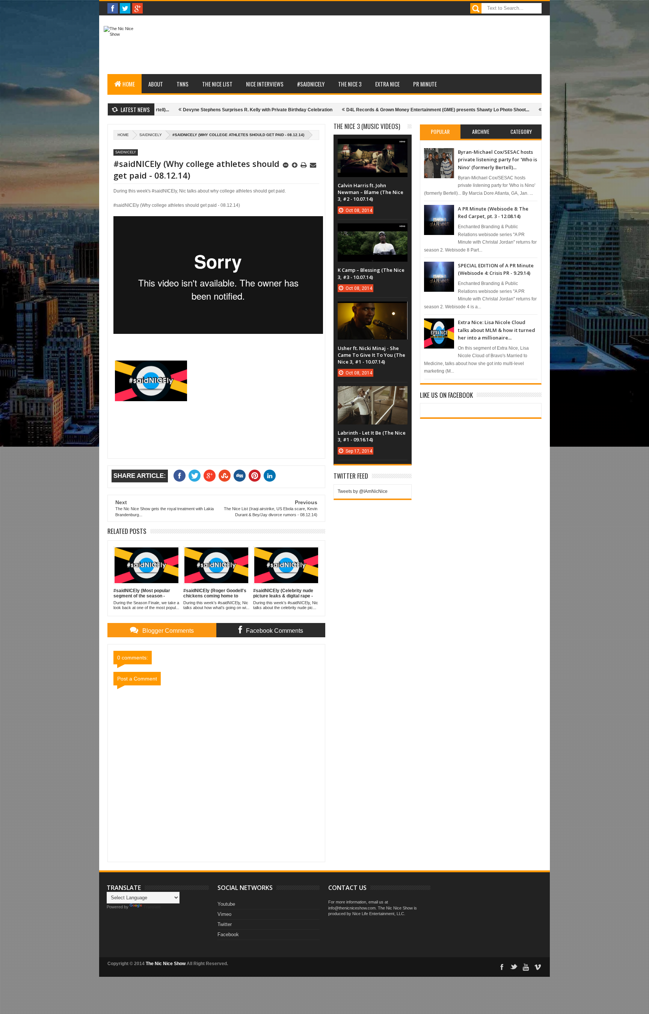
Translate (152, 907)
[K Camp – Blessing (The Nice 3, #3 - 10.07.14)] (372, 230)
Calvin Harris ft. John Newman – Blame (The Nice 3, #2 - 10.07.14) (370, 192)
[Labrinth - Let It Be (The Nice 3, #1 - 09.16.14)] (372, 393)
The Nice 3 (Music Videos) (367, 126)
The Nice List (217, 84)
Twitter (224, 924)
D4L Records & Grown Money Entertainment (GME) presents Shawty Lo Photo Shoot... (405, 109)
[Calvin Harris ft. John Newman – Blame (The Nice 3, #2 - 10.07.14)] (372, 146)
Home (128, 84)
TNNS (183, 84)
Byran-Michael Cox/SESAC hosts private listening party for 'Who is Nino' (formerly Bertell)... (497, 160)
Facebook (228, 934)
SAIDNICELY (150, 135)
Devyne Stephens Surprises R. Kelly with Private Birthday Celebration (225, 109)
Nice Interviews (265, 84)
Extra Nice (387, 84)
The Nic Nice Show (166, 963)
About (155, 84)
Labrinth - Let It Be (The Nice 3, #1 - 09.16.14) (372, 436)
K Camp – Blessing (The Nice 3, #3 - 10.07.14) (371, 273)
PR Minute (425, 84)
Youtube (226, 904)
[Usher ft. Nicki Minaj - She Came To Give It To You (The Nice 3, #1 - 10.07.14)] (372, 309)
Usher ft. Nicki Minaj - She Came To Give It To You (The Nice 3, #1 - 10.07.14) (371, 355)
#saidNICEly (310, 84)
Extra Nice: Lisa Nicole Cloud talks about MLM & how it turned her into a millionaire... (496, 330)
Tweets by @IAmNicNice (363, 491)
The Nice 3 (350, 84)
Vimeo (224, 914)
